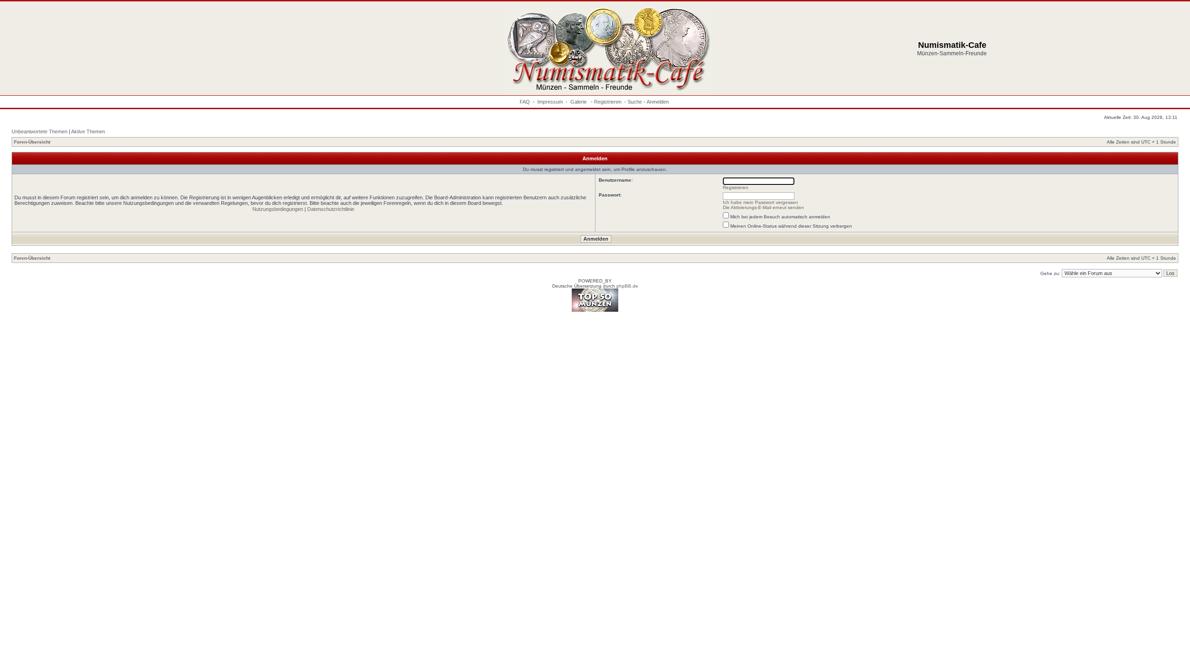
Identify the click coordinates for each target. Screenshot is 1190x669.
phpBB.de (627, 286)
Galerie (579, 102)
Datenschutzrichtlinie (330, 209)
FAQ (525, 102)
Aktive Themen (88, 131)
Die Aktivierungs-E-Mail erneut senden (763, 207)
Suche (635, 102)
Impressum (550, 102)
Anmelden (658, 102)
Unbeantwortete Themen (39, 131)
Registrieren (607, 102)
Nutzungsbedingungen (277, 209)
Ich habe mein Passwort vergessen (760, 202)
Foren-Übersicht (32, 141)
